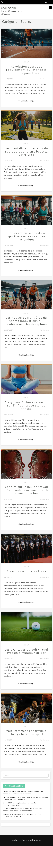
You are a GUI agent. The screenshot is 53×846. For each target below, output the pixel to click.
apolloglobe (9, 8)
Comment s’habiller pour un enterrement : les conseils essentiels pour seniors (23, 792)
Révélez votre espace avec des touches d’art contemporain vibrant (22, 815)
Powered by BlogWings (31, 840)
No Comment (44, 79)
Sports (26, 62)
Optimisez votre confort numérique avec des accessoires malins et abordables (22, 809)
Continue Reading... (26, 101)
